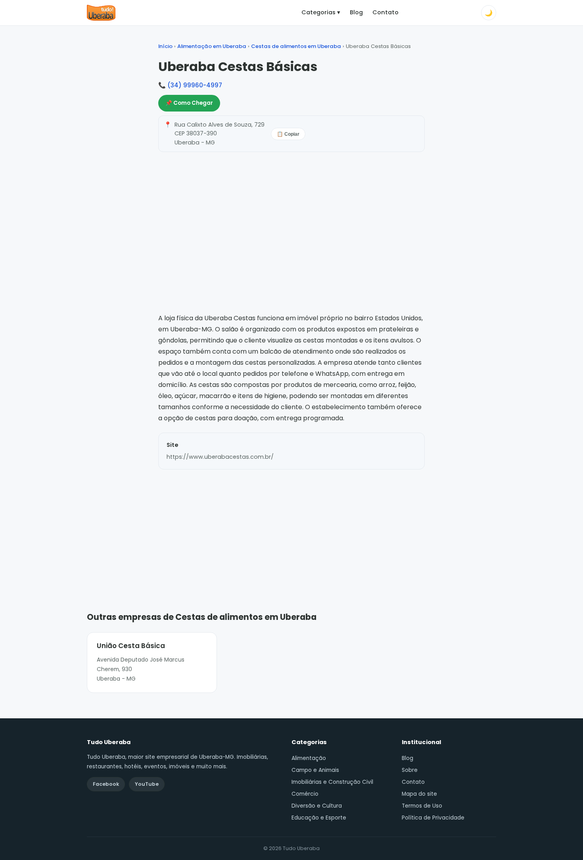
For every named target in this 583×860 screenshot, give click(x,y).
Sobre (410, 770)
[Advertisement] (291, 528)
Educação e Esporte (319, 818)
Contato (385, 12)
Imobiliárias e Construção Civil (332, 782)
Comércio (305, 794)
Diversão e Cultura (317, 806)
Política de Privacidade (433, 818)
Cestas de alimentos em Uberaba (296, 46)
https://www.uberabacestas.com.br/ (220, 457)
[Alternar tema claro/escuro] (488, 12)
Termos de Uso (422, 806)
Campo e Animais (315, 770)
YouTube (147, 784)
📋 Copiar (288, 134)
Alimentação (309, 758)
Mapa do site (419, 794)
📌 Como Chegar (189, 103)
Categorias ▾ (320, 12)
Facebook (106, 784)
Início (165, 46)
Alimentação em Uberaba (211, 46)
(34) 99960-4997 (194, 85)
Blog (356, 12)
